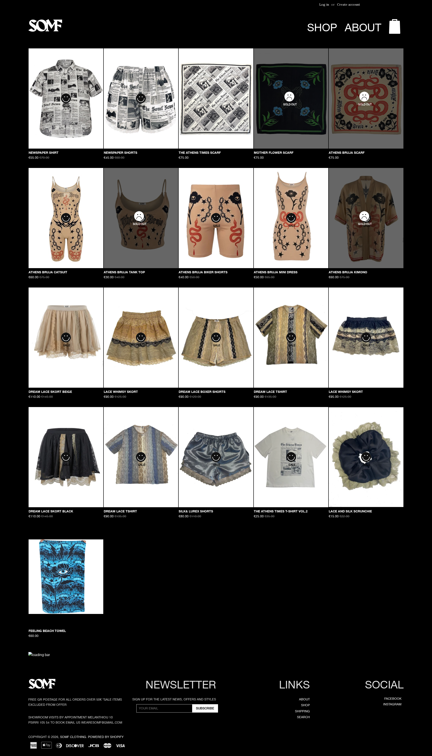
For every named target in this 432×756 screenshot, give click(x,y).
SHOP (322, 28)
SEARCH (303, 717)
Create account (348, 4)
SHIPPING (302, 711)
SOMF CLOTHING (73, 737)
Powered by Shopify (106, 737)
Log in (324, 4)
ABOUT (363, 28)
